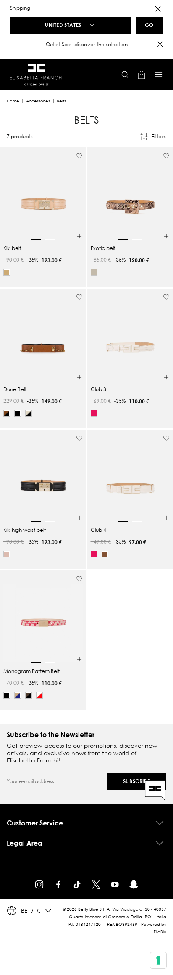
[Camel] (6, 272)
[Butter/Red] (39, 695)
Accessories (38, 101)
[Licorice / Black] (28, 695)
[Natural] (94, 272)
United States (63, 24)
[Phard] (6, 554)
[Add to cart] (79, 236)
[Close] (158, 9)
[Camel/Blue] (17, 695)
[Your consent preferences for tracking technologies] (158, 960)
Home (13, 101)
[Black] (17, 413)
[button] (86, 44)
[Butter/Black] (28, 413)
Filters (159, 136)
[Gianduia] (105, 554)
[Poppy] (94, 413)
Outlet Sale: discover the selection (87, 44)
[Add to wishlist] (79, 155)
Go (149, 24)
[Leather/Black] (6, 413)
